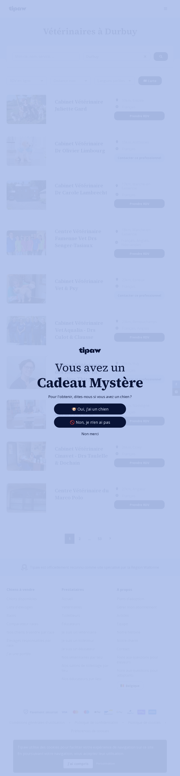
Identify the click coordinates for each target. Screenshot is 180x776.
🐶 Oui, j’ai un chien (90, 409)
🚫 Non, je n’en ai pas (90, 422)
